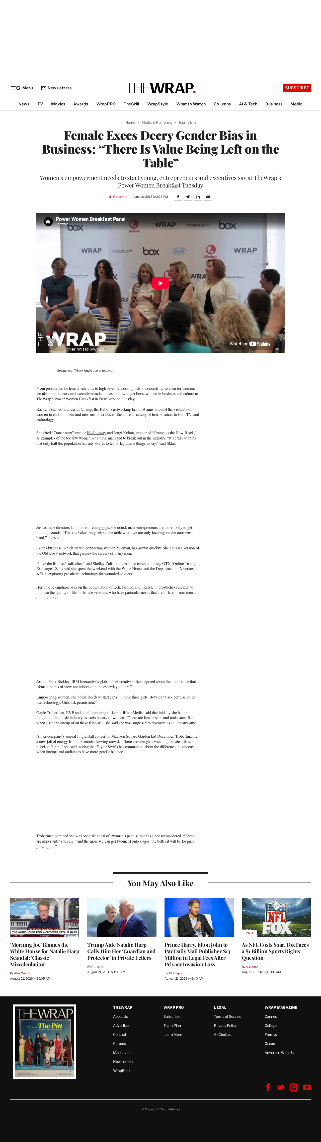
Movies (58, 104)
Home (130, 122)
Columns (222, 104)
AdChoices (222, 1034)
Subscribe (297, 88)
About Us (120, 1016)
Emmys (271, 1034)
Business (273, 104)
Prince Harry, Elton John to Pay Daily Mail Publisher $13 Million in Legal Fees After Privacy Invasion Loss (197, 954)
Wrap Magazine (281, 1007)
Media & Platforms (157, 122)
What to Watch (191, 104)
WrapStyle (157, 104)
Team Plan (172, 1025)
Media (296, 104)
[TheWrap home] (160, 88)
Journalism (187, 122)
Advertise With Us (279, 1052)
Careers (119, 1043)
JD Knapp (175, 973)
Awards (80, 104)
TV (40, 104)
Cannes (271, 1016)
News (24, 104)
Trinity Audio (83, 370)
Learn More (173, 1034)
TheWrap (122, 1007)
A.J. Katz (97, 967)
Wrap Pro (174, 1007)
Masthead (121, 1052)
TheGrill (131, 104)
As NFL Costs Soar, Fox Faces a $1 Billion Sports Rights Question (275, 951)
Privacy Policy (225, 1025)
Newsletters (59, 88)
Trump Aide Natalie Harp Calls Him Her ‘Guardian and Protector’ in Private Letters (121, 951)
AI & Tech (248, 104)
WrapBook (121, 1070)
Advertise (121, 1025)
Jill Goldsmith (118, 197)
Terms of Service (227, 1016)
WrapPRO (106, 104)
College (271, 1025)
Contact (119, 1034)
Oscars (270, 1043)
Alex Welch (22, 973)
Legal (220, 1007)
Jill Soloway (96, 432)
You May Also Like (161, 882)
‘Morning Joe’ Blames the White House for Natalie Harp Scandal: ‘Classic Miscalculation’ (44, 954)
